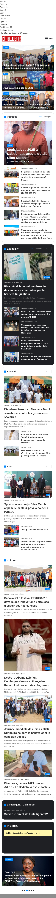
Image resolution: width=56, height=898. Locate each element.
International (5, 16)
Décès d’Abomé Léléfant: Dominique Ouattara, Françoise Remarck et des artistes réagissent (26, 681)
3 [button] (26, 890)
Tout (40, 117)
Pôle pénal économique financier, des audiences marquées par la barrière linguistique (25, 290)
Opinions (3, 21)
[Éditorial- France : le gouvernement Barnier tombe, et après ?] (28, 871)
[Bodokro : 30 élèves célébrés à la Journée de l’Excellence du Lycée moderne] (15, 101)
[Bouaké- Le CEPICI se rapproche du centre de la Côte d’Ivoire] (11, 357)
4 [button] (29, 890)
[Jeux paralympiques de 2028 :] (28, 81)
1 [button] (22, 890)
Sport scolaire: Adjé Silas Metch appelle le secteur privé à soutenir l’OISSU (26, 508)
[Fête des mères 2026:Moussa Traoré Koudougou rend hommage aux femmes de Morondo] (11, 435)
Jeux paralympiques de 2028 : (19, 88)
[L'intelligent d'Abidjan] (11, 38)
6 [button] (33, 890)
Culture (3, 19)
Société (3, 10)
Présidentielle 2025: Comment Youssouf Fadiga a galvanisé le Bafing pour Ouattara (35, 203)
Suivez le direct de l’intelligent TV (26, 814)
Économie (4, 7)
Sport (2, 13)
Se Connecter (14, 33)
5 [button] (31, 890)
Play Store (4, 33)
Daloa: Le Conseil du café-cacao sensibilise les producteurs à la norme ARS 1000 (36, 314)
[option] (28, 77)
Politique (3, 4)
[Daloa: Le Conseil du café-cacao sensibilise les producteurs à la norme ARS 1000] (11, 312)
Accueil (3, 1)
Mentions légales (6, 30)
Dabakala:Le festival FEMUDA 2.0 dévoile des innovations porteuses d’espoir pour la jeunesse (26, 68)
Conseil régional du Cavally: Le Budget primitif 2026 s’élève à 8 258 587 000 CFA (35, 190)
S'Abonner (24, 33)
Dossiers (3, 24)
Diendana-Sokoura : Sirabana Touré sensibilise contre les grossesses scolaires (27, 413)
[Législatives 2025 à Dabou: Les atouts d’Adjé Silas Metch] (28, 143)
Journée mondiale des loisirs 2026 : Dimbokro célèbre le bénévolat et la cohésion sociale (27, 733)
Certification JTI (6, 27)
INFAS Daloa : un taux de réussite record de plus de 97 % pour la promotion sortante (35, 453)
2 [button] (24, 890)
